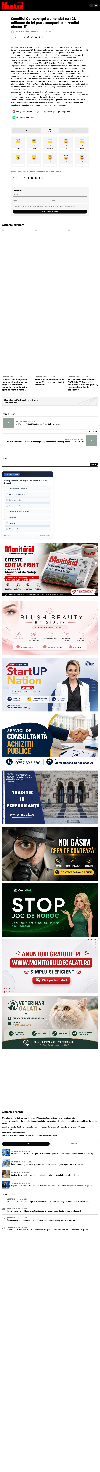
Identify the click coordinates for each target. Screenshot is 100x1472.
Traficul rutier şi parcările (17, 494)
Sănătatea (12, 517)
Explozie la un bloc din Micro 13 (14, 1133)
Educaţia (12, 523)
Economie (34, 32)
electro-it (51, 171)
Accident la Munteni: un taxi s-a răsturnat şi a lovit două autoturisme (29, 1136)
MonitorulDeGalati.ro (45, 535)
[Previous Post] (8, 423)
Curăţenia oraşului (15, 506)
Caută (93, 464)
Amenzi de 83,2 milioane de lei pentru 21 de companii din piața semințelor (50, 382)
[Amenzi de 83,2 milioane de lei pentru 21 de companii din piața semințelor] (50, 301)
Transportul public (15, 500)
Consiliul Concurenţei (36, 171)
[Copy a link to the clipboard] (39, 37)
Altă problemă (13, 529)
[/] (91, 5)
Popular (26, 1144)
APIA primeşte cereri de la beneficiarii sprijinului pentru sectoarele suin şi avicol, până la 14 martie (44, 442)
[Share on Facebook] (21, 37)
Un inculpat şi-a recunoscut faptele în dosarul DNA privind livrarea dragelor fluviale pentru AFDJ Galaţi (52, 1154)
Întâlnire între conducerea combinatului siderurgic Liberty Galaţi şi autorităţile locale (45, 1175)
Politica (19, 421)
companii (22, 171)
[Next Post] (91, 440)
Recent (74, 1144)
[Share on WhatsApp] (28, 37)
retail (59, 171)
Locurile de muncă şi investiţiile (19, 511)
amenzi (14, 171)
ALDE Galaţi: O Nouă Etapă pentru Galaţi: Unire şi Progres (38, 424)
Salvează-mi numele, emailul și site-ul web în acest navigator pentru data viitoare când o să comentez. (45, 206)
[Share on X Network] (24, 37)
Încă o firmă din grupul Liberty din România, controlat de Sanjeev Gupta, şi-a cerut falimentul (48, 1164)
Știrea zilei (15, 1151)
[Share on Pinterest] (32, 37)
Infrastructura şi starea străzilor (19, 488)
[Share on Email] (36, 37)
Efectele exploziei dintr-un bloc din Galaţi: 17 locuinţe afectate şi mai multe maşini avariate (38, 1118)
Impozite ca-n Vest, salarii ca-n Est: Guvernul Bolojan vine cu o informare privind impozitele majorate (51, 1186)
